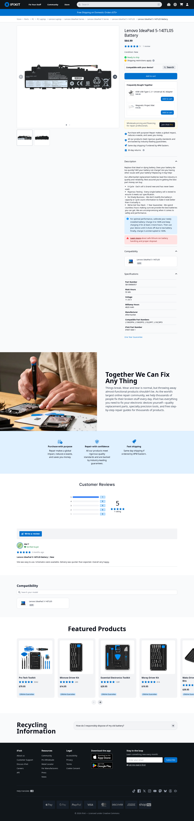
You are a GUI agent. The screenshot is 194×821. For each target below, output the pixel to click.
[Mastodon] (160, 791)
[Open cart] (181, 4)
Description (130, 161)
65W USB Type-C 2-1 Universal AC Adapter (154, 91)
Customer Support (25, 760)
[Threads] (170, 791)
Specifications (131, 273)
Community (47, 755)
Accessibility (71, 755)
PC (33, 19)
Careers (20, 768)
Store (19, 19)
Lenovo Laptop (55, 19)
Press (44, 772)
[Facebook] (139, 791)
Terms (69, 764)
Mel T (26, 544)
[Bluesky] (165, 791)
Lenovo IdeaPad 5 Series (98, 19)
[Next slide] (100, 702)
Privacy (69, 760)
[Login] (187, 4)
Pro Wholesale (48, 760)
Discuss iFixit (22, 764)
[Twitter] (144, 791)
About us (21, 755)
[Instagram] (149, 791)
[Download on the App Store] (102, 757)
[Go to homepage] (13, 4)
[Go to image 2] (69, 125)
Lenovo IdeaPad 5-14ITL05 (123, 19)
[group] (21, 77)
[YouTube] (155, 791)
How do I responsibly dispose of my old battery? (100, 725)
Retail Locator (48, 764)
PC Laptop (41, 19)
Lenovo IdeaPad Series (74, 19)
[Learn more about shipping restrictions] (153, 60)
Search (170, 67)
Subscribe (170, 760)
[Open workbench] (168, 4)
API (18, 772)
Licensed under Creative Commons (104, 813)
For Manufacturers (50, 768)
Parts (26, 19)
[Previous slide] (93, 702)
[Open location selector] (175, 4)
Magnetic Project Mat (145, 105)
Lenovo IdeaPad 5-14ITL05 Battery (153, 19)
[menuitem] (34, 4)
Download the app (101, 750)
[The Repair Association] (175, 791)
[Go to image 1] (66, 125)
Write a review (32, 533)
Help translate (23, 791)
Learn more (135, 238)
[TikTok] (133, 791)
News (44, 777)
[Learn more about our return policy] (143, 150)
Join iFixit (167, 124)
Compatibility (131, 251)
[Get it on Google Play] (102, 765)
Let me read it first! (137, 765)
